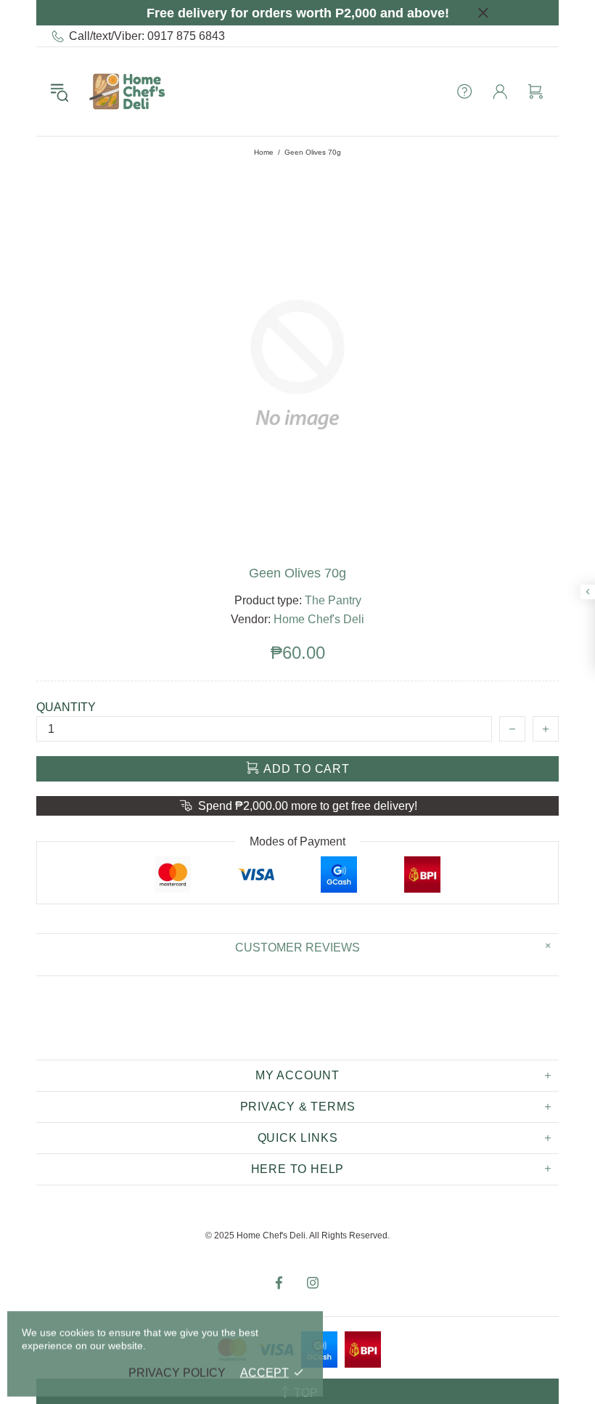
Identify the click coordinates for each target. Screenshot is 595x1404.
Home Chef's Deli (127, 91)
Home (264, 152)
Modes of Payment (297, 841)
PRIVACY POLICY (177, 1372)
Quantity (66, 707)
